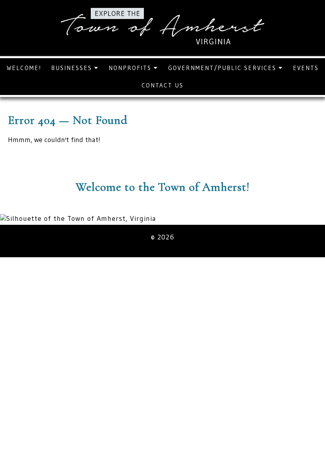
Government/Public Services (223, 68)
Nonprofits (131, 68)
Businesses (72, 68)
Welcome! (24, 68)
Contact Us (162, 85)
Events (306, 68)
